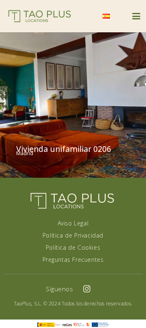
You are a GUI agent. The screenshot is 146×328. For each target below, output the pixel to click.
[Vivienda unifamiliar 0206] (73, 105)
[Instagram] (87, 289)
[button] (87, 16)
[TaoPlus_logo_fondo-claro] (39, 16)
